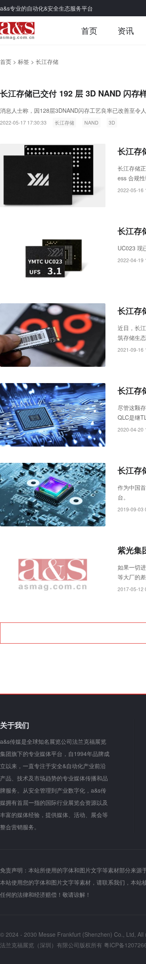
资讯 (126, 30)
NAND (91, 122)
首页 (89, 30)
